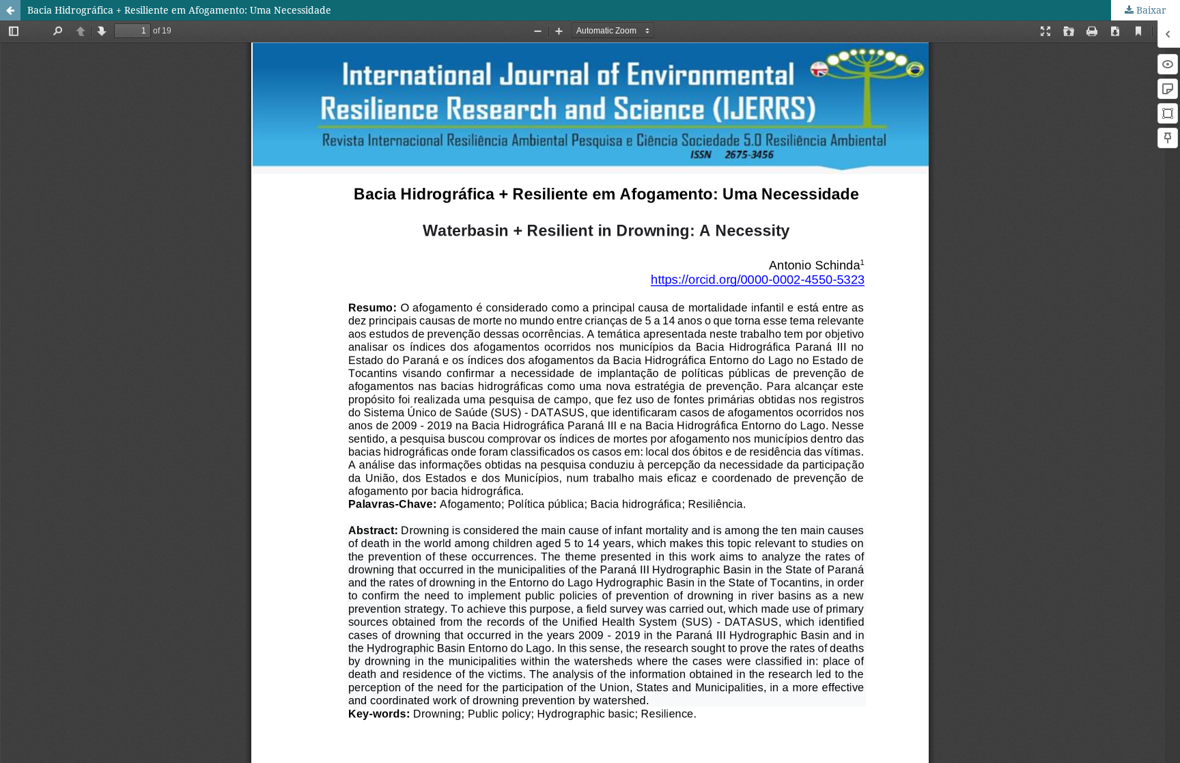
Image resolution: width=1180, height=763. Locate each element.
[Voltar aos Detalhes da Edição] (10, 10)
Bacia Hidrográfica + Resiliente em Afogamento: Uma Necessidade (179, 9)
